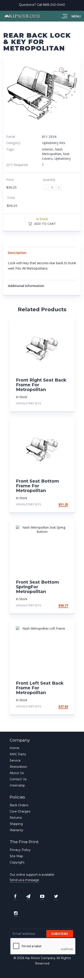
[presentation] (43, 946)
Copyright (17, 862)
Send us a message (24, 880)
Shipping (16, 824)
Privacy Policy (20, 850)
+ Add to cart (56, 403)
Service (15, 760)
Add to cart (44, 223)
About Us (17, 773)
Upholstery (62, 158)
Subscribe (59, 934)
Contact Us (18, 779)
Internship (17, 785)
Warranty (16, 830)
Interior (47, 149)
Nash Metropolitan (52, 151)
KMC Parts (18, 754)
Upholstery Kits (53, 143)
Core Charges (20, 811)
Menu (76, 16)
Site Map (16, 856)
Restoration (18, 767)
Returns (16, 818)
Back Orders (19, 805)
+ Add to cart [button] (56, 504)
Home (14, 748)
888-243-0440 (54, 5)
